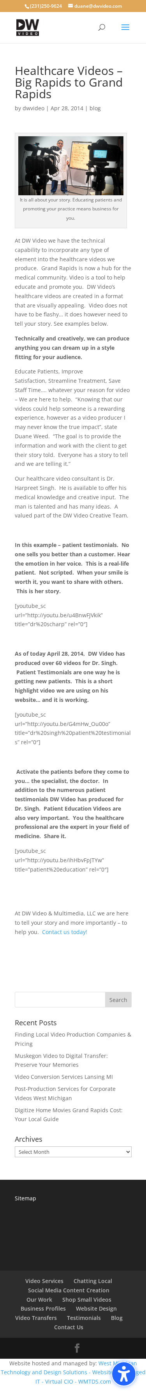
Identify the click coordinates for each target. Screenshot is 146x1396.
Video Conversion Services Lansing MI (64, 1076)
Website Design (96, 1308)
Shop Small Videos (86, 1299)
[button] (123, 1373)
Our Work (39, 1299)
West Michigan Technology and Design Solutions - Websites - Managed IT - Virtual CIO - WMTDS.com (73, 1373)
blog (95, 108)
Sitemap (25, 1198)
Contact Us (68, 1327)
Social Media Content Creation (68, 1290)
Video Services (44, 1281)
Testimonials (84, 1317)
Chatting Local (93, 1281)
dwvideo (33, 108)
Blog (117, 1317)
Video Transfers (36, 1317)
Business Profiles (43, 1308)
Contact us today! (64, 932)
